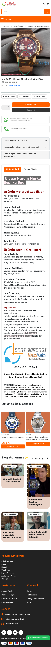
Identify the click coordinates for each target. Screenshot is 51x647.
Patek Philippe (7, 573)
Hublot (4, 567)
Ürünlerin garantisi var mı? (15, 140)
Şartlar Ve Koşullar (9, 599)
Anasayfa (5, 27)
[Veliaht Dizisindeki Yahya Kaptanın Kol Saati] (38, 520)
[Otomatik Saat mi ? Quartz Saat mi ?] (12, 469)
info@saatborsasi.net (15, 619)
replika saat (24, 387)
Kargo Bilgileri (7, 602)
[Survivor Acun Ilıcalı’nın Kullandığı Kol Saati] (38, 480)
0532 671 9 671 (12, 624)
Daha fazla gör (38, 458)
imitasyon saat (36, 387)
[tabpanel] (25, 286)
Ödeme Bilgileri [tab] (31, 169)
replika (28, 390)
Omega (4, 579)
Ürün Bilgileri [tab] (12, 169)
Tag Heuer (5, 435)
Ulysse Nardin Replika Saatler (29, 385)
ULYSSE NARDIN (11, 387)
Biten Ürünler (19, 26)
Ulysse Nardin (14, 85)
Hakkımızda (32, 595)
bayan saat (19, 390)
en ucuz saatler (10, 392)
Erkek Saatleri (7, 561)
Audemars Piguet (8, 576)
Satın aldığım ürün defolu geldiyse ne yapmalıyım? (20, 155)
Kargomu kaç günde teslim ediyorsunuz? (21, 147)
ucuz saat (36, 392)
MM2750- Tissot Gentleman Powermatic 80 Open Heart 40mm (37, 438)
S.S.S (29, 602)
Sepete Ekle (30, 104)
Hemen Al (30, 110)
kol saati (22, 392)
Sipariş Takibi (7, 591)
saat (29, 392)
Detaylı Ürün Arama (35, 599)
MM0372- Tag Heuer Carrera (12, 437)
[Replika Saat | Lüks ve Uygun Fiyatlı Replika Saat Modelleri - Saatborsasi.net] (9, 3)
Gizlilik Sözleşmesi (9, 595)
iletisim (30, 591)
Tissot (28, 435)
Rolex (3, 564)
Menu (8, 19)
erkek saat (8, 390)
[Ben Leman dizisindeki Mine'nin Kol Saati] (12, 520)
